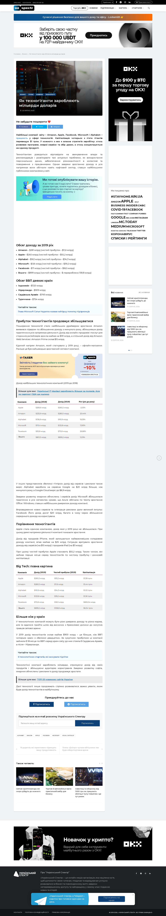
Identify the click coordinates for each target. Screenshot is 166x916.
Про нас (17, 3)
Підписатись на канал (112, 899)
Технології (50, 94)
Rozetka (114, 231)
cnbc (141, 205)
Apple (37, 735)
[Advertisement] (59, 221)
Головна (17, 54)
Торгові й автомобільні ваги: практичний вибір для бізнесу (58, 791)
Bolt (137, 202)
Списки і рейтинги (129, 238)
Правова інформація (61, 912)
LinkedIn (115, 222)
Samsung (122, 231)
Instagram (141, 218)
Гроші (30, 94)
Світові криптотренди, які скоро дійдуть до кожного (137, 300)
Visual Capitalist (68, 735)
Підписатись (42, 704)
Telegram (131, 231)
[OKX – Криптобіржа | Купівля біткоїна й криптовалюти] (130, 141)
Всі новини (144, 292)
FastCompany (117, 213)
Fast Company (131, 214)
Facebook (46, 735)
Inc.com (130, 218)
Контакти (27, 3)
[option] (30, 781)
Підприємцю (107, 8)
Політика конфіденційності (37, 912)
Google (118, 217)
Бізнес (24, 54)
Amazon (29, 735)
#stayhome (120, 196)
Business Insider (124, 205)
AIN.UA (137, 196)
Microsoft (55, 735)
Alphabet (20, 735)
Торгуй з (77, 8)
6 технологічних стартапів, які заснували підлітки (43, 657)
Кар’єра (123, 8)
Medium (118, 226)
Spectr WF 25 (38, 3)
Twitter (141, 231)
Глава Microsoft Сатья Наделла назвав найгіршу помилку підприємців (54, 311)
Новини (94, 8)
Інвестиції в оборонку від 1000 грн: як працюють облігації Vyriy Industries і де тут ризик (137, 332)
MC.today (128, 222)
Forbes (142, 213)
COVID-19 (118, 209)
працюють (22, 138)
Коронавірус (121, 234)
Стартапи (137, 8)
